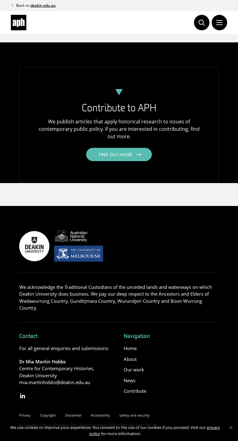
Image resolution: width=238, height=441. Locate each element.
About (130, 359)
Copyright (48, 415)
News (129, 380)
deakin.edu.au (43, 5)
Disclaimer (73, 415)
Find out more (116, 155)
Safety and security (134, 415)
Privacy (25, 415)
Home (130, 348)
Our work (134, 369)
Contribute (135, 391)
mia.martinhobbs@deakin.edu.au (54, 382)
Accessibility (100, 415)
